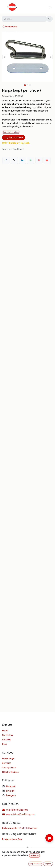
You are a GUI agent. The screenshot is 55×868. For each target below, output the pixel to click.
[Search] (49, 19)
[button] (4, 57)
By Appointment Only (12, 839)
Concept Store (9, 767)
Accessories (11, 26)
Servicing (6, 763)
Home (5, 730)
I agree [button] (48, 864)
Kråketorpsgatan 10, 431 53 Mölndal (19, 828)
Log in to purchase (14, 137)
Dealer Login (8, 758)
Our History (7, 735)
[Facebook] (6, 160)
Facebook (11, 786)
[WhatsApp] (30, 160)
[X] (14, 160)
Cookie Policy (34, 856)
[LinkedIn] (22, 160)
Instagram (11, 795)
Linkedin (10, 791)
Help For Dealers (10, 772)
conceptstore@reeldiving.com (20, 814)
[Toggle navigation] (50, 7)
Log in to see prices (11, 132)
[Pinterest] (39, 160)
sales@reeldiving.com (17, 809)
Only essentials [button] (36, 864)
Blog (4, 744)
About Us (6, 739)
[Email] (47, 160)
